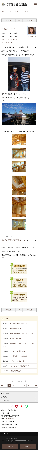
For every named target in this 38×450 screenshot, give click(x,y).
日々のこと (5, 39)
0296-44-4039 (10, 419)
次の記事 (29, 20)
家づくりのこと (6, 42)
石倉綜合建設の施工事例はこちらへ (13, 240)
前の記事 (8, 20)
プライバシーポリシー (20, 440)
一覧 (19, 20)
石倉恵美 (14, 39)
